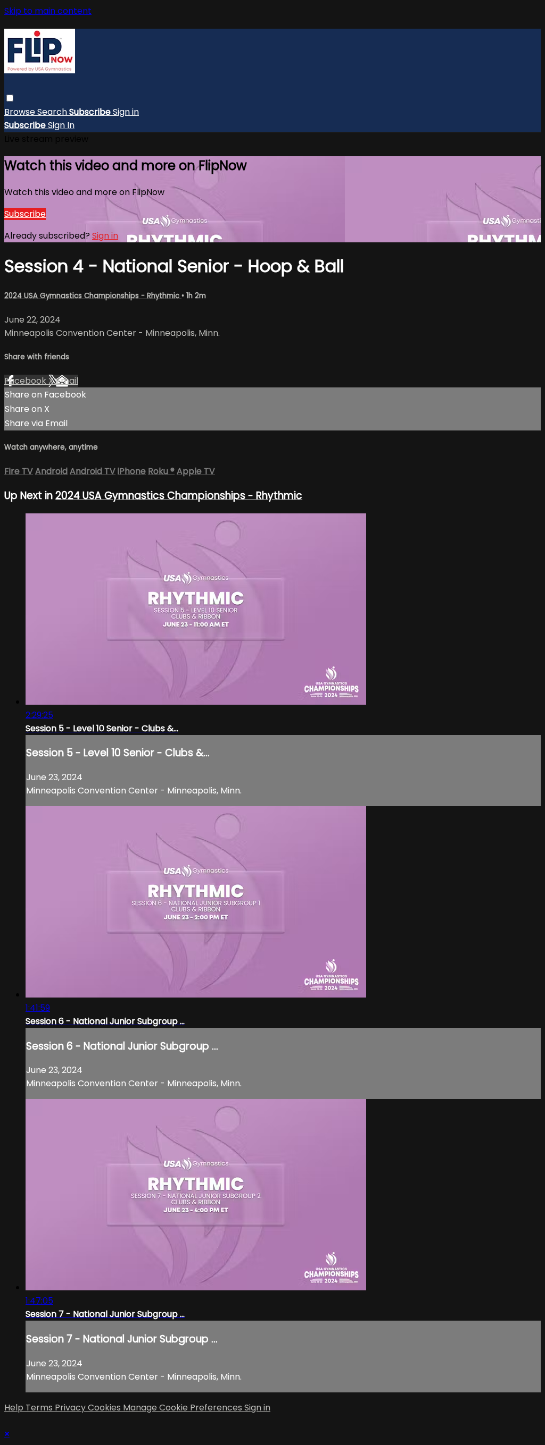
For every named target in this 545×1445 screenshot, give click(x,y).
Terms (40, 1407)
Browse (20, 112)
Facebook (26, 381)
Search (53, 112)
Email (67, 381)
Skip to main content (48, 11)
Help (15, 1407)
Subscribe (25, 214)
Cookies (105, 1407)
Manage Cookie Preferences (183, 1407)
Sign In (61, 125)
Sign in (126, 112)
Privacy (71, 1407)
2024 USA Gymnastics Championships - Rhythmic (92, 296)
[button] (9, 98)
